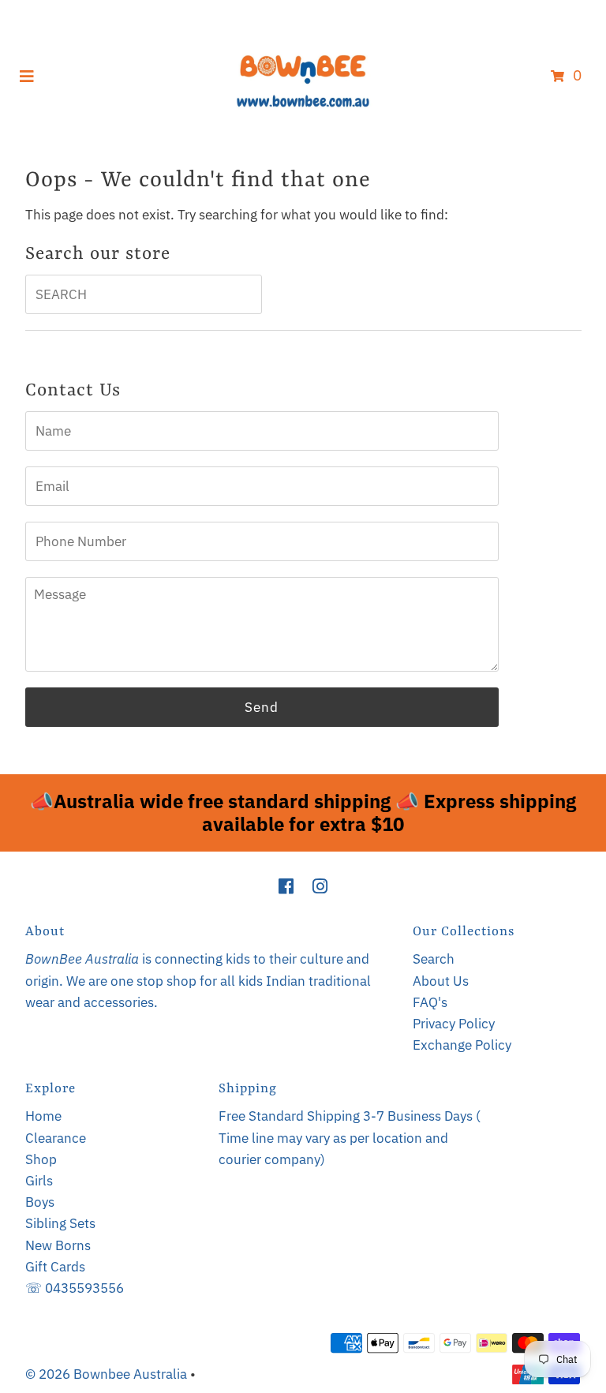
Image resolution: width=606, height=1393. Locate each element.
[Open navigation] (27, 75)
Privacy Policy (454, 1023)
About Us (441, 981)
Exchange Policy (462, 1045)
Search (433, 959)
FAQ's (430, 1002)
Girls (39, 1180)
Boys (39, 1202)
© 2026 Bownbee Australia (106, 1374)
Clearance (55, 1138)
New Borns (58, 1245)
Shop (41, 1159)
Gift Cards (55, 1266)
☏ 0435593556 (74, 1288)
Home (43, 1116)
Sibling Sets (60, 1223)
